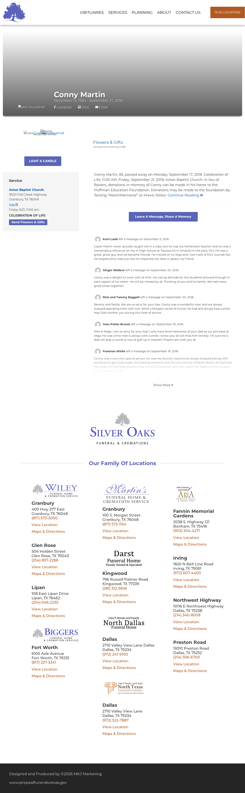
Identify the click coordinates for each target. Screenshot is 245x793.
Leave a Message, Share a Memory (163, 216)
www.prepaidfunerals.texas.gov (38, 782)
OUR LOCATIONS (228, 12)
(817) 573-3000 (45, 518)
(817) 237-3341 (44, 663)
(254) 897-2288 (45, 560)
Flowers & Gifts (108, 142)
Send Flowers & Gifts (28, 222)
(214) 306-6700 (186, 657)
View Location (45, 525)
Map (12, 204)
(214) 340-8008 (186, 615)
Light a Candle (42, 161)
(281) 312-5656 (114, 589)
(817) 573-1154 (114, 524)
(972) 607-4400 (187, 573)
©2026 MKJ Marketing (81, 774)
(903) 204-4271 (186, 531)
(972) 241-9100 (115, 655)
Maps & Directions (48, 532)
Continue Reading (184, 195)
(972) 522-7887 (115, 720)
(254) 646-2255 (45, 603)
